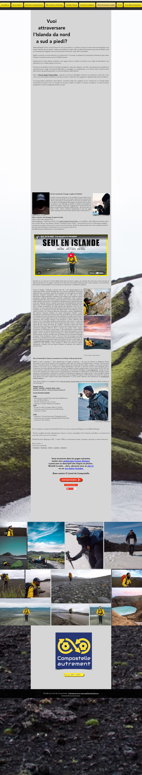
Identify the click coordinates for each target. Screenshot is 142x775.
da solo (76, 207)
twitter (50, 448)
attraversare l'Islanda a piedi (65, 207)
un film (56, 209)
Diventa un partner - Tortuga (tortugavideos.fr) (49, 390)
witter (58, 388)
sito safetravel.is (93, 370)
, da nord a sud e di (85, 207)
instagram (42, 388)
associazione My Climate (41, 341)
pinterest (63, 448)
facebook (44, 448)
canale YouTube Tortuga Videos (68, 221)
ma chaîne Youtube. (74, 468)
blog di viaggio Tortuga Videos (48, 75)
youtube (35, 388)
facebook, (48, 388)
